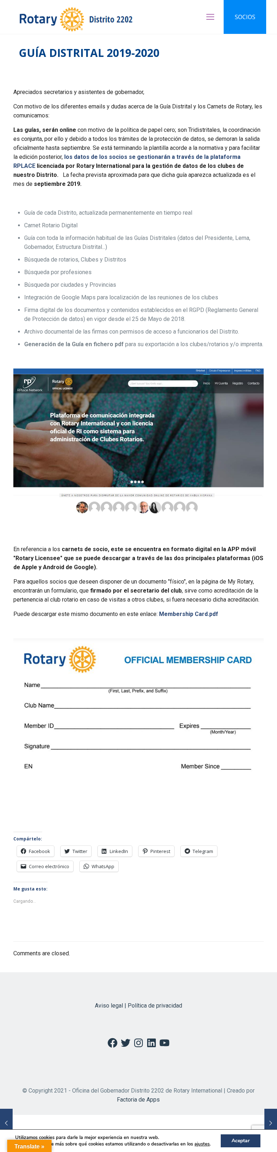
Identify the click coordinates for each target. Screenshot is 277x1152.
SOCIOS (245, 17)
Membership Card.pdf (188, 614)
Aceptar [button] (241, 1140)
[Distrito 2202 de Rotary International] (76, 17)
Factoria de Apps (138, 1099)
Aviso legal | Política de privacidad (138, 1005)
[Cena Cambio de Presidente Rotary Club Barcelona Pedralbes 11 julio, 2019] (6, 1123)
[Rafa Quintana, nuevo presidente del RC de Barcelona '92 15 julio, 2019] (270, 1123)
